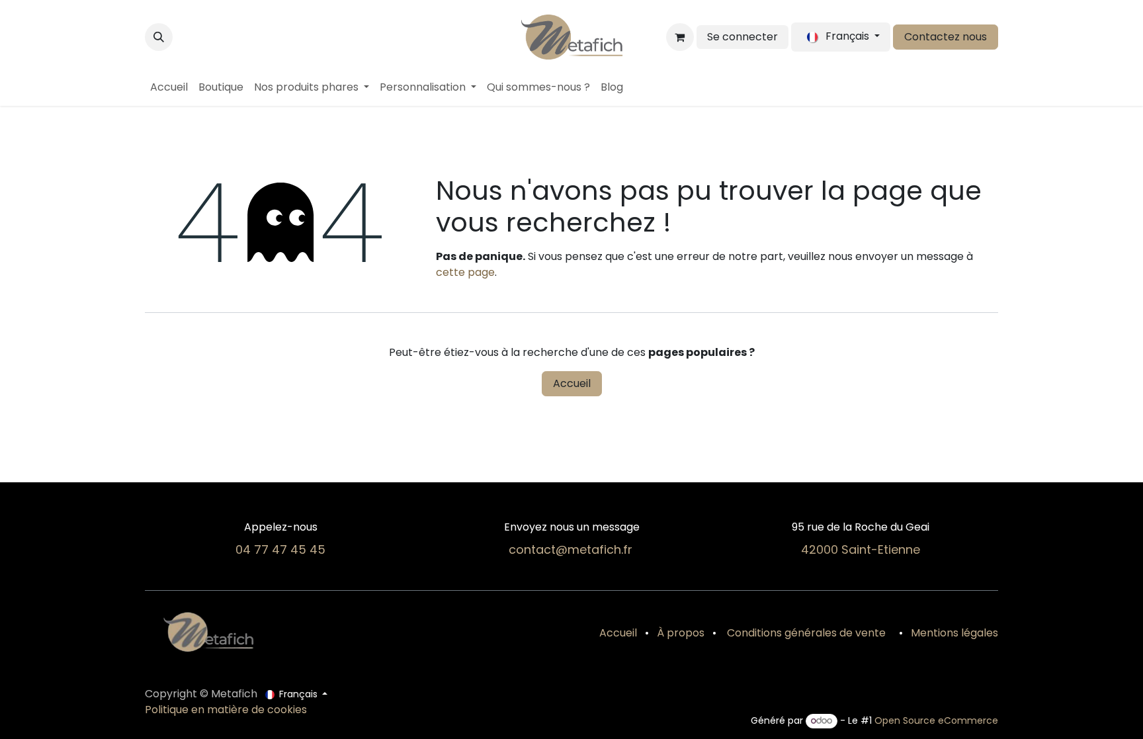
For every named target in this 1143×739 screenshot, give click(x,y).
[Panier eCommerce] (680, 37)
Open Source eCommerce (936, 720)
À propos (680, 632)
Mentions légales (954, 632)
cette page (465, 272)
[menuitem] (169, 87)
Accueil (572, 383)
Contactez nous (945, 36)
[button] (159, 37)
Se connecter (742, 36)
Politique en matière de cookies (226, 709)
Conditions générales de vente (805, 632)
